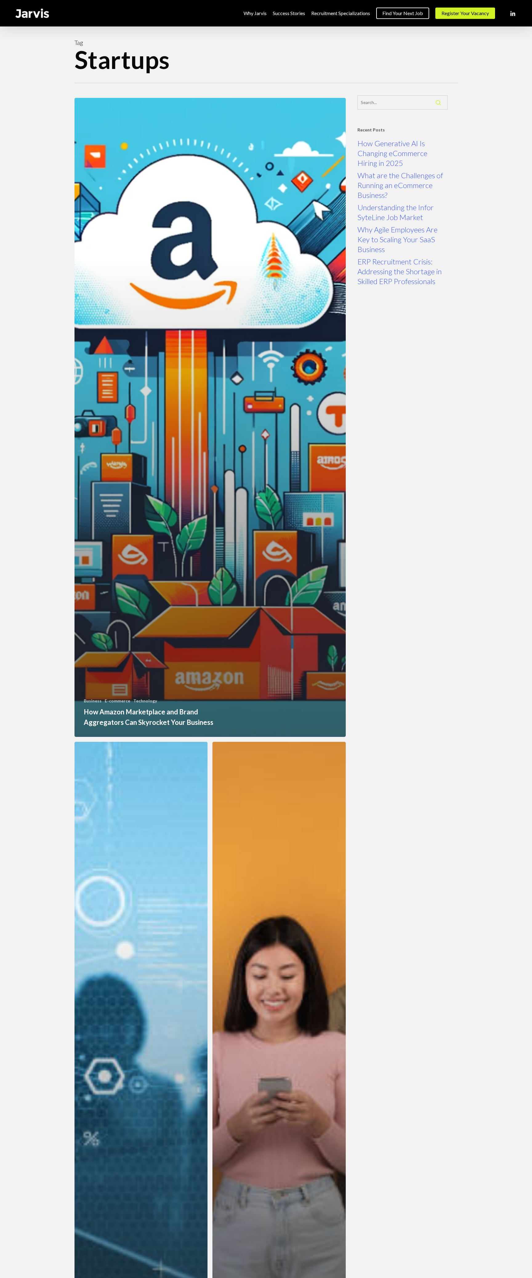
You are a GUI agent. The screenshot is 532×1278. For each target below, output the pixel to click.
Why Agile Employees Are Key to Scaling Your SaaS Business (397, 239)
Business (93, 700)
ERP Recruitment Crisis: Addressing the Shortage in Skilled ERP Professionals (399, 271)
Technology (145, 700)
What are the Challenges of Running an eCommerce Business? (400, 185)
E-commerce (117, 700)
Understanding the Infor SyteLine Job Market (395, 212)
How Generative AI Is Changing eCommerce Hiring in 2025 (392, 153)
